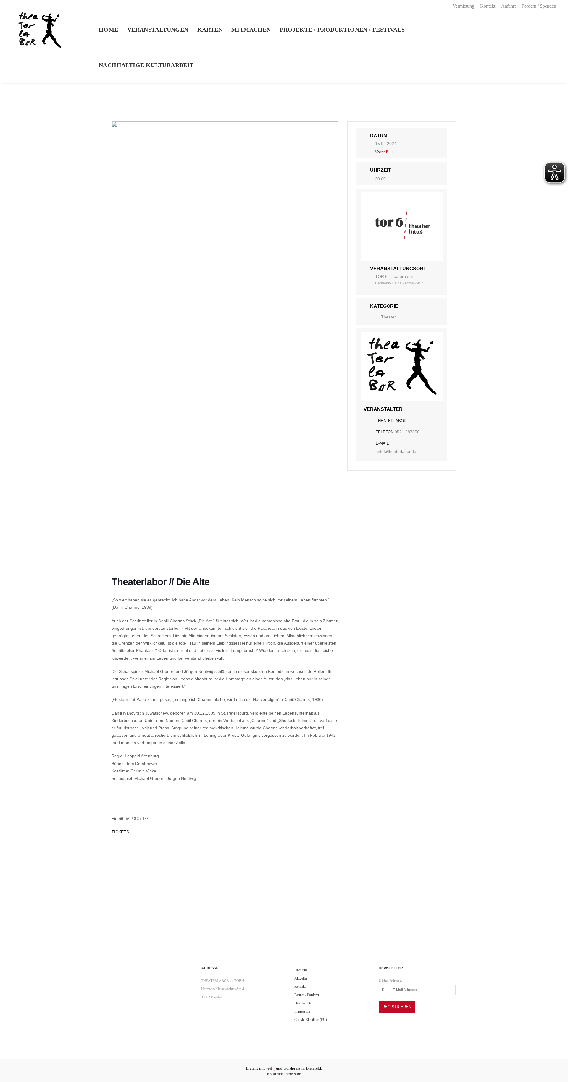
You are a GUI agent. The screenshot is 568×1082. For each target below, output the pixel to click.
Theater (388, 317)
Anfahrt (508, 6)
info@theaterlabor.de (396, 451)
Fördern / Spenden (539, 6)
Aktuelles (301, 978)
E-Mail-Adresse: (390, 980)
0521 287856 (407, 431)
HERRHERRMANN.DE (284, 1074)
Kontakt (487, 6)
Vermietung (463, 6)
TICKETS (120, 831)
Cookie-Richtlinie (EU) (310, 1020)
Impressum (302, 1011)
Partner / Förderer (306, 995)
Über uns (300, 970)
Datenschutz (303, 1003)
